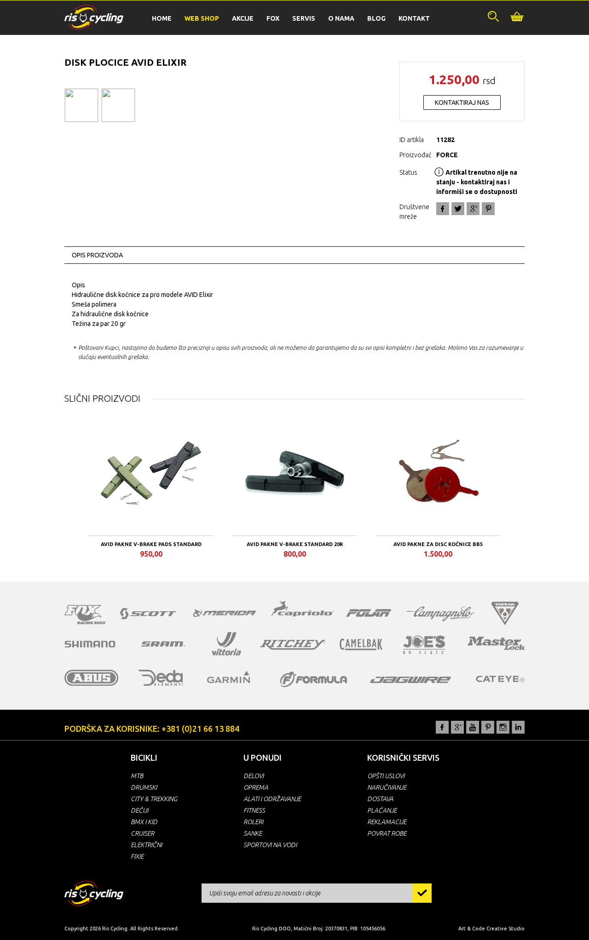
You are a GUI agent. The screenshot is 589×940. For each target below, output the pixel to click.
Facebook (442, 208)
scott (148, 614)
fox (85, 614)
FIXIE (137, 856)
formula (313, 679)
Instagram (503, 727)
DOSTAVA (380, 799)
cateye (500, 679)
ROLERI (253, 822)
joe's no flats (424, 645)
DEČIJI (139, 810)
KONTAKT (414, 18)
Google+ (473, 208)
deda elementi (160, 677)
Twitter (457, 208)
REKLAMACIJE (386, 822)
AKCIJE (243, 18)
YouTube (472, 727)
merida (224, 612)
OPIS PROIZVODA (97, 255)
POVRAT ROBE (386, 833)
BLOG (376, 18)
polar (368, 612)
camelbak (361, 644)
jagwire (410, 680)
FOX (272, 18)
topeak (505, 613)
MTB (137, 776)
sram (163, 644)
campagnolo (440, 614)
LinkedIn (518, 727)
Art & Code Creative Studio (491, 928)
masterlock (496, 643)
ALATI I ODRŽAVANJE (272, 799)
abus (91, 678)
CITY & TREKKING (154, 799)
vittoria (226, 644)
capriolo (303, 610)
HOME (162, 18)
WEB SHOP (202, 18)
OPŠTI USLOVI (385, 776)
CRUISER (142, 833)
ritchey (293, 644)
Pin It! (488, 208)
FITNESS (254, 810)
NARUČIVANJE (386, 787)
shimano (90, 644)
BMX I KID (144, 822)
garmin (229, 677)
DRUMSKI (144, 787)
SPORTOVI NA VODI (270, 845)
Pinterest (487, 727)
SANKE (252, 833)
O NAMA (341, 18)
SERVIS (303, 18)
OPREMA (255, 787)
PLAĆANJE (382, 810)
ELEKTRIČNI (146, 845)
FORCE (447, 155)
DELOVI (253, 776)
